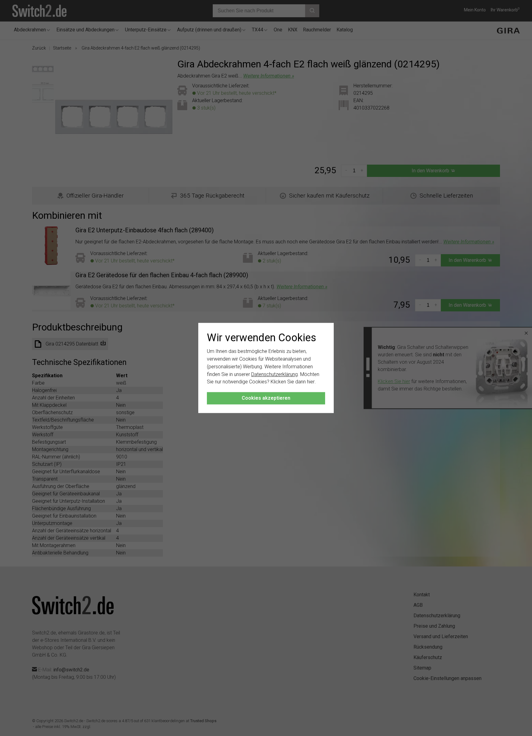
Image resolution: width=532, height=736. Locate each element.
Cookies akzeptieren (266, 398)
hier (311, 382)
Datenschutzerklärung (274, 374)
